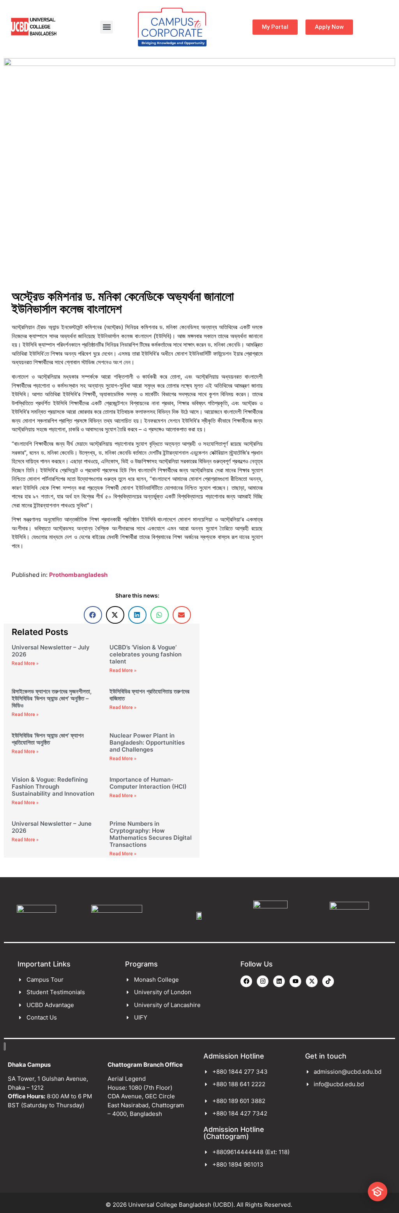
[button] (106, 27)
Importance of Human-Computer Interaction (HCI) (148, 783)
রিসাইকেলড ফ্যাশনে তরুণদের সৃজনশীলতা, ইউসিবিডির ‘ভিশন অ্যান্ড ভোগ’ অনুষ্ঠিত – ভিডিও (52, 698)
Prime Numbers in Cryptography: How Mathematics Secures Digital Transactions (150, 834)
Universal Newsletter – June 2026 (52, 827)
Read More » (25, 663)
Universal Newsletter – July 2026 (51, 651)
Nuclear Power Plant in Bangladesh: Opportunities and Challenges (147, 742)
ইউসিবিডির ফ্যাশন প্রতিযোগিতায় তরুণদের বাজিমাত (149, 695)
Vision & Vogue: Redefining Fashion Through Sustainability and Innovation (53, 786)
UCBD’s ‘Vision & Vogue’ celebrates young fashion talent (145, 654)
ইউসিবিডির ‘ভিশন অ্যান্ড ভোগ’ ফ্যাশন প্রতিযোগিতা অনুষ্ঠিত (48, 739)
